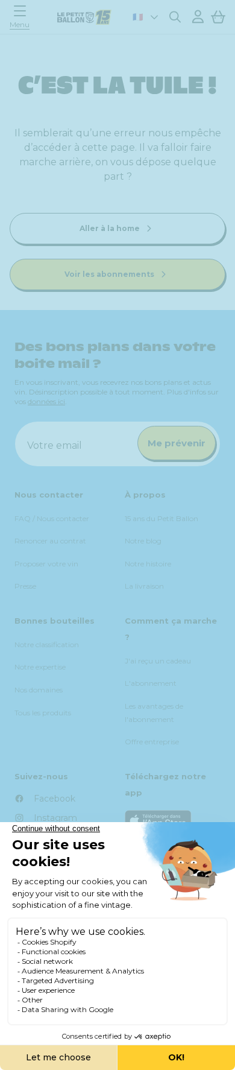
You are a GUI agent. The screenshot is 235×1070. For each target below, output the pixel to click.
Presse (25, 585)
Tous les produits (42, 712)
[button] (23, 16)
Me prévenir (176, 443)
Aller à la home (111, 228)
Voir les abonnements (110, 274)
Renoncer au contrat (50, 540)
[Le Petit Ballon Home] (84, 17)
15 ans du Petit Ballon (161, 518)
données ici (46, 401)
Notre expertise (40, 666)
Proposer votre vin (46, 563)
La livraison (144, 585)
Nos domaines (38, 689)
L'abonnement (151, 683)
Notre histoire (148, 563)
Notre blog (143, 540)
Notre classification (46, 644)
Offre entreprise (152, 741)
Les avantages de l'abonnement (154, 712)
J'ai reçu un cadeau (158, 660)
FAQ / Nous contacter (51, 518)
